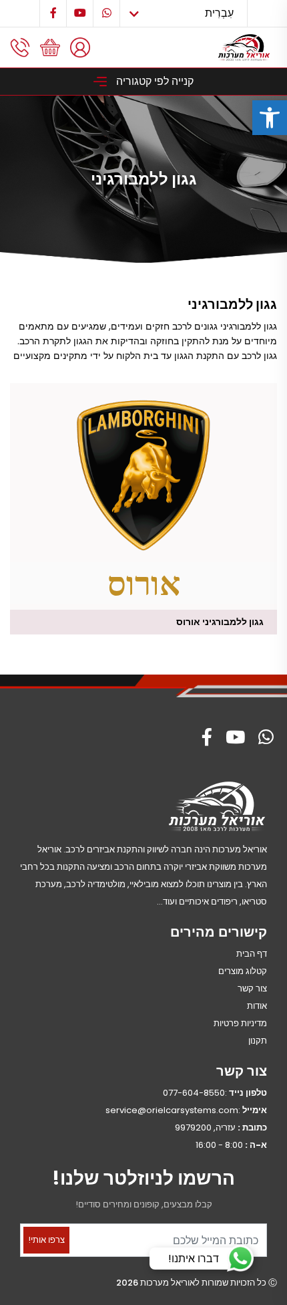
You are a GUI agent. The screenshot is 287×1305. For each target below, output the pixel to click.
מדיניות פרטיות (240, 1023)
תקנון (257, 1040)
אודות (257, 1005)
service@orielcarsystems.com (171, 1110)
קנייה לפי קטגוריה (153, 81)
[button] (269, 117)
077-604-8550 (194, 1092)
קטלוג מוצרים (242, 971)
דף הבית (251, 953)
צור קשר (252, 988)
